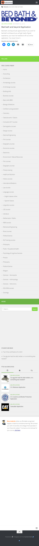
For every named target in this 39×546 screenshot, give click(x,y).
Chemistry (6, 113)
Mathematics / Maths (9, 218)
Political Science (7, 236)
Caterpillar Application (16, 406)
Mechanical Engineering (10, 227)
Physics (5, 257)
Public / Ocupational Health (11, 249)
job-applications (6, 24)
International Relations (9, 183)
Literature (6, 214)
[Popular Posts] (19, 371)
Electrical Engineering (9, 135)
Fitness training (7, 170)
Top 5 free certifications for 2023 (12, 352)
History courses (7, 179)
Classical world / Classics (10, 118)
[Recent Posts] (7, 371)
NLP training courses (9, 240)
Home (5, 69)
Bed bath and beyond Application (16, 27)
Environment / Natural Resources (13, 157)
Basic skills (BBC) (8, 100)
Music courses (7, 231)
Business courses (8, 96)
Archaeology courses (9, 83)
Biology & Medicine (8, 104)
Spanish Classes (9, 201)
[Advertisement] (19, 329)
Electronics (6, 153)
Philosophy (6, 244)
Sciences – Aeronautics (10, 275)
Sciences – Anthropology (10, 279)
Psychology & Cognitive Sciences (12, 253)
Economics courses (8, 148)
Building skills (7, 91)
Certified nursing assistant (10, 109)
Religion (5, 271)
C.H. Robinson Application (17, 387)
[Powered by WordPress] (12, 536)
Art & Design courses (9, 87)
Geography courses (8, 144)
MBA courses (7, 222)
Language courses (8, 192)
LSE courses (6, 209)
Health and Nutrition (9, 174)
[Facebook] (33, 58)
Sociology (6, 292)
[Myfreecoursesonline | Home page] (9, 2)
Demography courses (9, 126)
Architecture (6, 78)
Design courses (7, 131)
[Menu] (36, 2)
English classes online (11, 196)
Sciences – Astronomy (9, 284)
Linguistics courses (8, 205)
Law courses (6, 187)
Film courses (7, 139)
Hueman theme (28, 537)
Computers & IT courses (10, 122)
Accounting (6, 74)
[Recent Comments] (32, 371)
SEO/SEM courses (8, 288)
